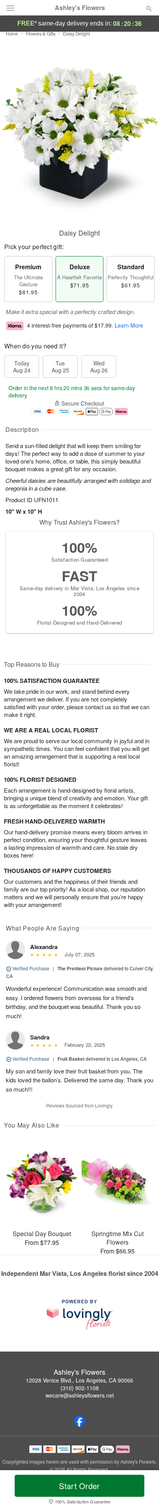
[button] (142, 1490)
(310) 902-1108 (80, 1388)
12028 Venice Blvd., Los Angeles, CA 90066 (79, 1380)
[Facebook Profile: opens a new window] (79, 1421)
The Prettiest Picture (80, 968)
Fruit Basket (71, 1058)
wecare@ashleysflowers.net (80, 1395)
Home (12, 33)
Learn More (129, 325)
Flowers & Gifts (41, 33)
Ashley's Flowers (80, 8)
